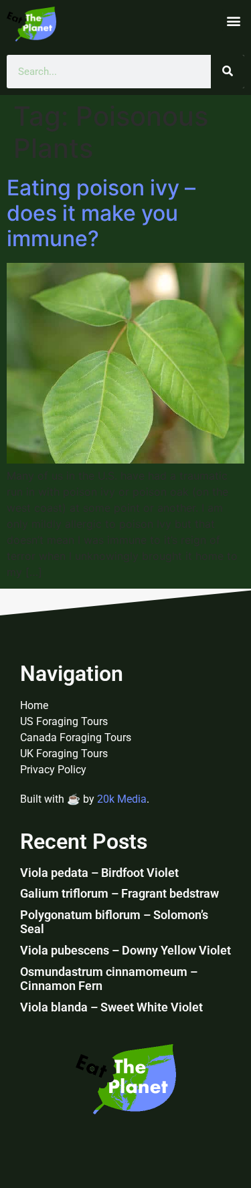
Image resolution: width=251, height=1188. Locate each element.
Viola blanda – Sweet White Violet (111, 1007)
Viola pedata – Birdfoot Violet (99, 873)
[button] (233, 20)
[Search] (227, 71)
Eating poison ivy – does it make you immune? (101, 213)
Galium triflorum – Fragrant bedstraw (119, 893)
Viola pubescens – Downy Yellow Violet (125, 950)
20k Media (122, 799)
